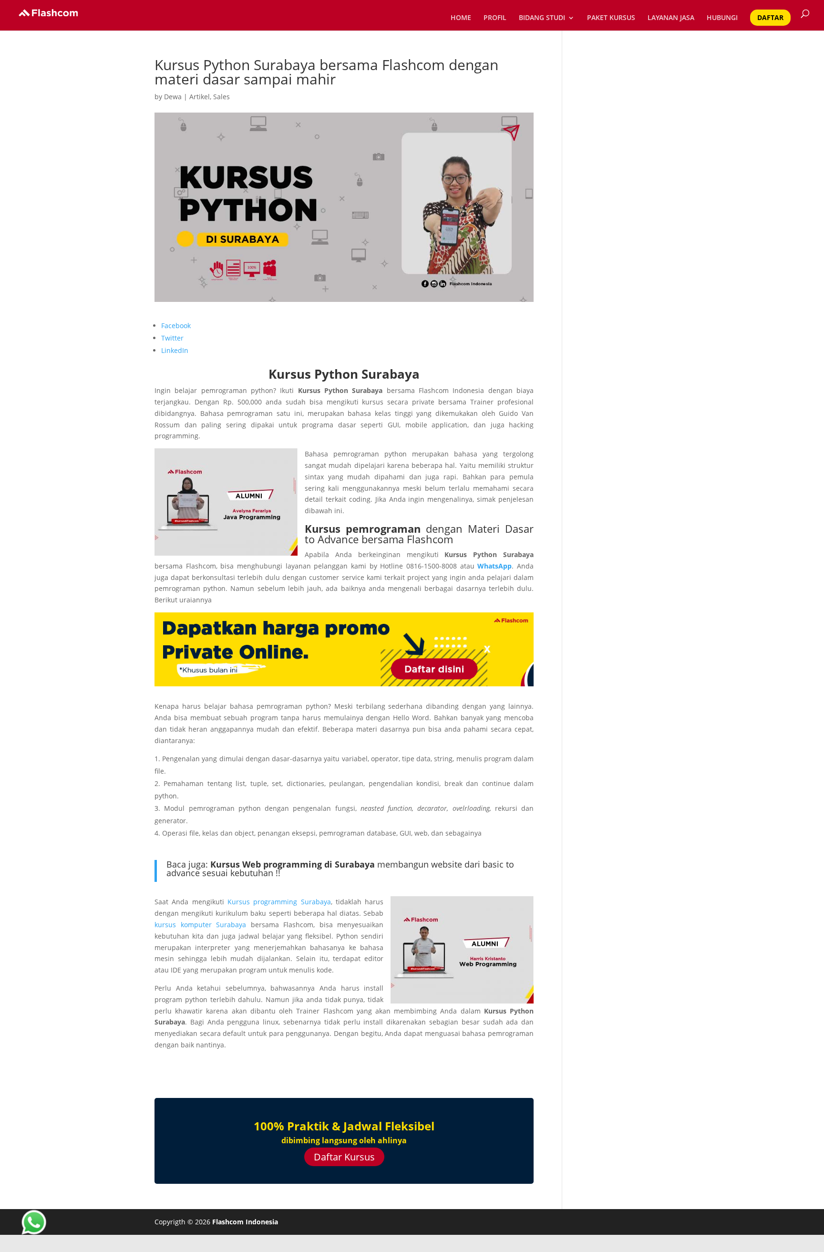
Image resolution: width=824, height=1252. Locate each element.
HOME (461, 18)
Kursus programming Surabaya (279, 901)
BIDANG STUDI (542, 18)
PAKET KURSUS (611, 18)
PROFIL (495, 18)
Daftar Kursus (344, 1156)
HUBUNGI (722, 18)
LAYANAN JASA (671, 18)
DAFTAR (770, 17)
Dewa (173, 96)
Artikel (199, 96)
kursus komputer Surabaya (200, 924)
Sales (221, 96)
